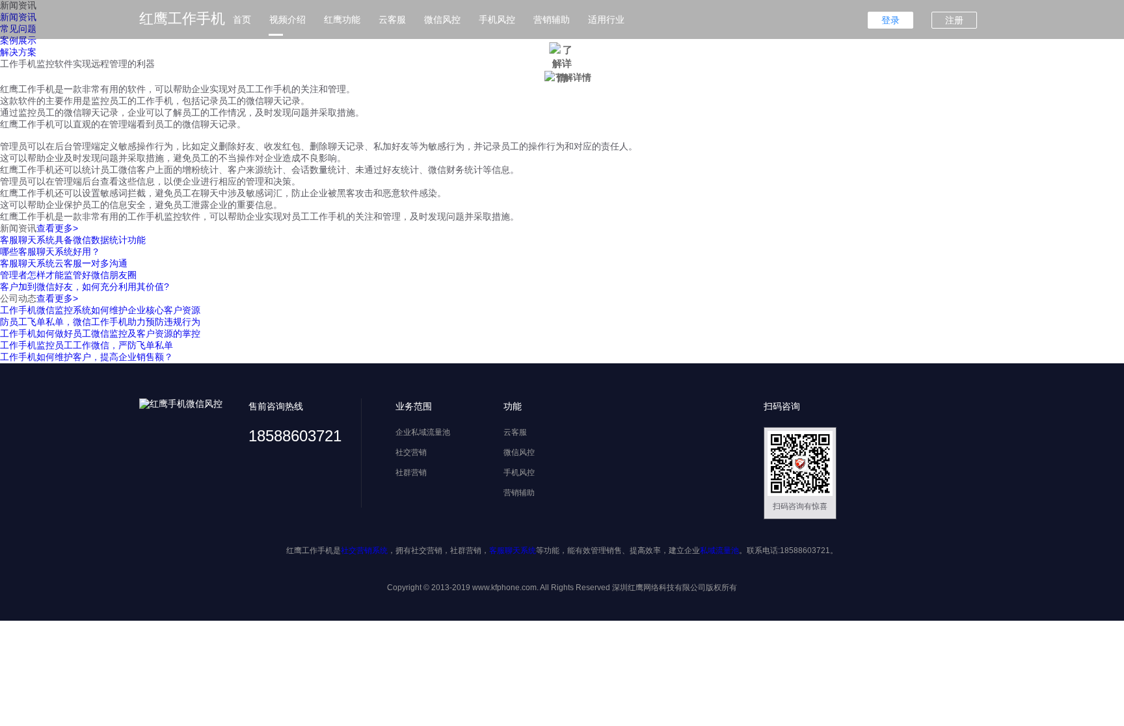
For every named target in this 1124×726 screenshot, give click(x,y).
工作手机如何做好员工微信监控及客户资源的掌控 (100, 333)
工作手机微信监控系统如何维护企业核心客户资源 (100, 310)
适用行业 (606, 19)
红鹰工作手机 (182, 18)
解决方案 (18, 52)
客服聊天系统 (512, 550)
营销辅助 (551, 19)
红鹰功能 (342, 19)
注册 (954, 20)
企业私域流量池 (422, 432)
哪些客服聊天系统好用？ (50, 251)
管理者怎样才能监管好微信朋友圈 (68, 275)
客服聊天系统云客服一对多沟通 (63, 263)
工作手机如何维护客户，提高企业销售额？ (86, 357)
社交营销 (411, 452)
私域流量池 (719, 550)
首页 (242, 19)
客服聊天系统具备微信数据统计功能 (73, 240)
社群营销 (411, 472)
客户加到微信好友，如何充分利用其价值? (84, 286)
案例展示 (18, 40)
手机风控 (497, 19)
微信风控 (442, 19)
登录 (890, 20)
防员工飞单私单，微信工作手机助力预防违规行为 (100, 322)
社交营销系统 (364, 550)
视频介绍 (287, 19)
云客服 (392, 19)
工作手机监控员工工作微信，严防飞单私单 (86, 345)
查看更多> (57, 228)
